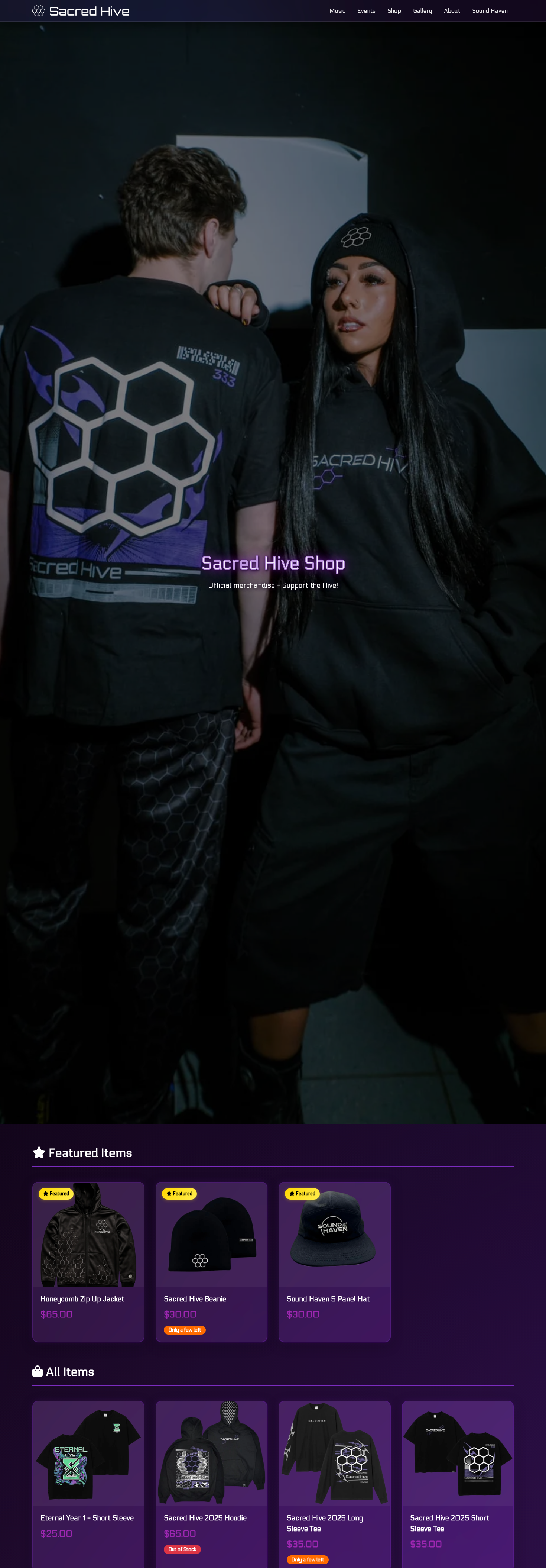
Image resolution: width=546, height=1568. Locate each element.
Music (337, 10)
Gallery (422, 10)
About (452, 10)
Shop (394, 10)
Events (366, 10)
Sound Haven (490, 10)
